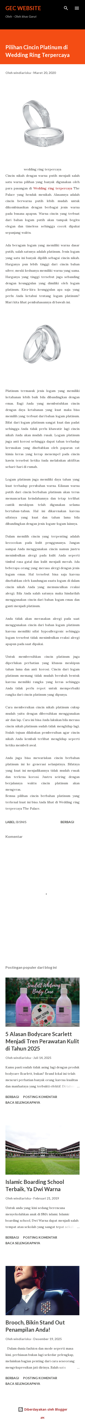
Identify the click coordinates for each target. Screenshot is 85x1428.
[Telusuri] (66, 8)
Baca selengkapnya (22, 1102)
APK (42, 1417)
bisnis (21, 822)
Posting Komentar (40, 1097)
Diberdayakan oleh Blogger (45, 1409)
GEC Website (23, 8)
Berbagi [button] (67, 822)
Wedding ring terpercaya (52, 188)
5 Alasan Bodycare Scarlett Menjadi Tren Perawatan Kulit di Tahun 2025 (42, 1041)
